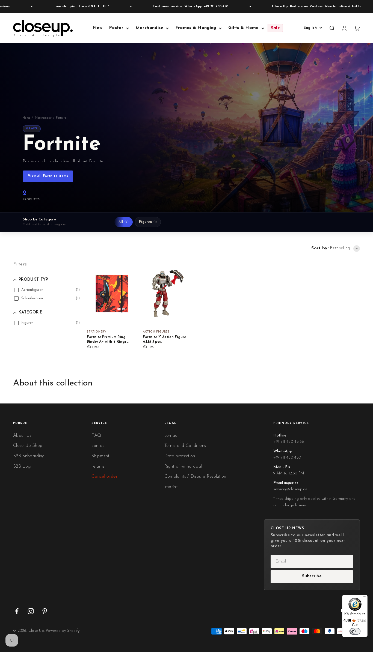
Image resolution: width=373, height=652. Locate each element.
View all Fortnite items (48, 176)
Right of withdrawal (183, 466)
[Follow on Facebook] (16, 611)
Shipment (100, 456)
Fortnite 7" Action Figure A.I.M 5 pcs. (164, 339)
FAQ (96, 435)
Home (26, 117)
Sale (275, 28)
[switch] (355, 631)
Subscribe (312, 576)
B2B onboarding (29, 456)
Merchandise (149, 28)
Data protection (179, 456)
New (97, 28)
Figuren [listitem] (148, 222)
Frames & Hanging (195, 28)
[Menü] (364, 598)
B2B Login (23, 466)
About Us (22, 435)
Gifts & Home (243, 28)
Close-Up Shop (27, 446)
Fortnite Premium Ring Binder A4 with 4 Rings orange (106, 340)
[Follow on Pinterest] (44, 611)
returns (97, 466)
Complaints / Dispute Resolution (195, 476)
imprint (170, 487)
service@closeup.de (290, 489)
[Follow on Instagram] (30, 611)
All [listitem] (124, 222)
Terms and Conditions (185, 446)
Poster (116, 28)
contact (98, 446)
